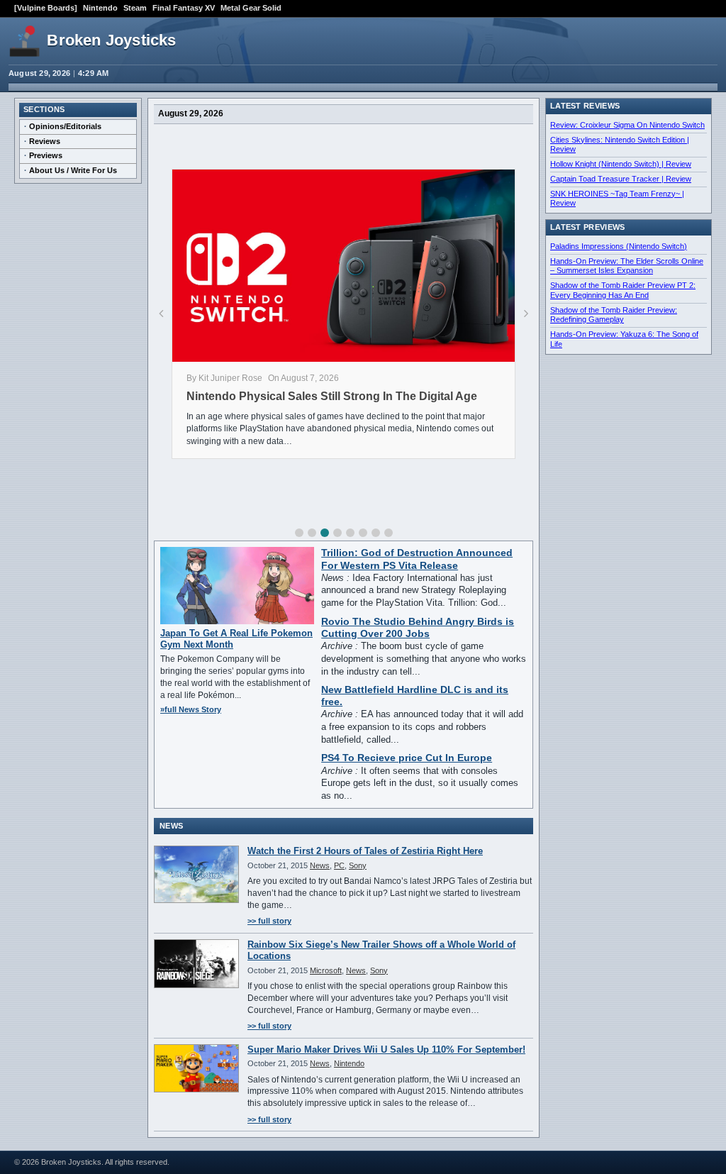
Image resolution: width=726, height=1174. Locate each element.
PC (339, 865)
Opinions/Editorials (65, 126)
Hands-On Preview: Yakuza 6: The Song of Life (624, 339)
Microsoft (326, 970)
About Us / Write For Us (73, 170)
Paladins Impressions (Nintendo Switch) (618, 246)
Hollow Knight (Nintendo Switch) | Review (620, 164)
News (320, 865)
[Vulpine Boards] (45, 8)
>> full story (269, 921)
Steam (135, 8)
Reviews (44, 141)
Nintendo (100, 8)
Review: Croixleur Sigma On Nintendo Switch (627, 125)
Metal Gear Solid (250, 8)
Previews (45, 155)
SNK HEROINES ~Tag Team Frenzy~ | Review (617, 198)
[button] (299, 532)
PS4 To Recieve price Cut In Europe (406, 758)
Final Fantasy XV (183, 8)
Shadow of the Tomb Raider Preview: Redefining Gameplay (613, 315)
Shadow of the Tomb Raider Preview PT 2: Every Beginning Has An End (623, 290)
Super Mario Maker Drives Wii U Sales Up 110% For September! (386, 1049)
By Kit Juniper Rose (224, 378)
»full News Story (190, 709)
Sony (358, 865)
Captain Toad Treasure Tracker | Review (620, 179)
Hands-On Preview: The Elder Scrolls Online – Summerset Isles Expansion (626, 266)
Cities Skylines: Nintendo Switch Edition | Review (619, 144)
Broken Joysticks (111, 40)
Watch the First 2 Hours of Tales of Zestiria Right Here (365, 851)
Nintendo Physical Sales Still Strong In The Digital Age (331, 396)
